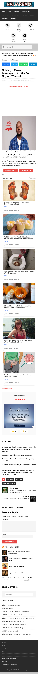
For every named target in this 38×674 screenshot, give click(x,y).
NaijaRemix (28, 670)
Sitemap (4, 661)
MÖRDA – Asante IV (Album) (11, 605)
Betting (13, 19)
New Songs (15, 15)
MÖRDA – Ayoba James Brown (11, 631)
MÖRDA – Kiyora (7, 608)
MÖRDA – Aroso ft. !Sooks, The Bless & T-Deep (17, 634)
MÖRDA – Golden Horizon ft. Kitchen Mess (16, 612)
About (4, 643)
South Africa (26, 11)
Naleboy (19, 479)
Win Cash (5, 19)
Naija (9, 11)
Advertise (4, 649)
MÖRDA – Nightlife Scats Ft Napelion (14, 624)
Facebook (6, 64)
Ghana (16, 11)
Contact (4, 646)
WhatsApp (23, 64)
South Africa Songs (13, 53)
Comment (5, 519)
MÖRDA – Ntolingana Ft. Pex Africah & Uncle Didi (18, 618)
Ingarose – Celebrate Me (16, 573)
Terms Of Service (7, 655)
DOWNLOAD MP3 (7, 388)
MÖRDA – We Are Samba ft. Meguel (13, 628)
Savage (4, 80)
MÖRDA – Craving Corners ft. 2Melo (13, 615)
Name (4, 534)
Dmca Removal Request (9, 658)
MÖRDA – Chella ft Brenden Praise (13, 621)
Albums (24, 15)
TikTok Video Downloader (9, 664)
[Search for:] (19, 594)
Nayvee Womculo (9, 483)
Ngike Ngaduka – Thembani (17, 566)
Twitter (14, 64)
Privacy (4, 652)
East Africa (5, 15)
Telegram (33, 64)
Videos (32, 15)
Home (3, 11)
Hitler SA (10, 479)
